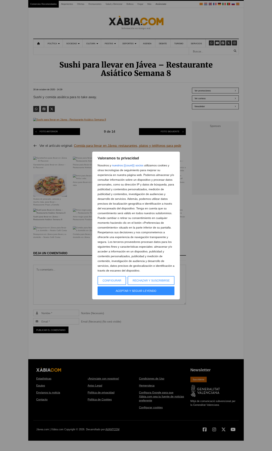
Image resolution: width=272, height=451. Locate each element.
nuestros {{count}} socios (127, 165)
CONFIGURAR (112, 280)
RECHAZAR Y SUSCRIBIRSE (151, 280)
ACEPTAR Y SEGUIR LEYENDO (136, 290)
